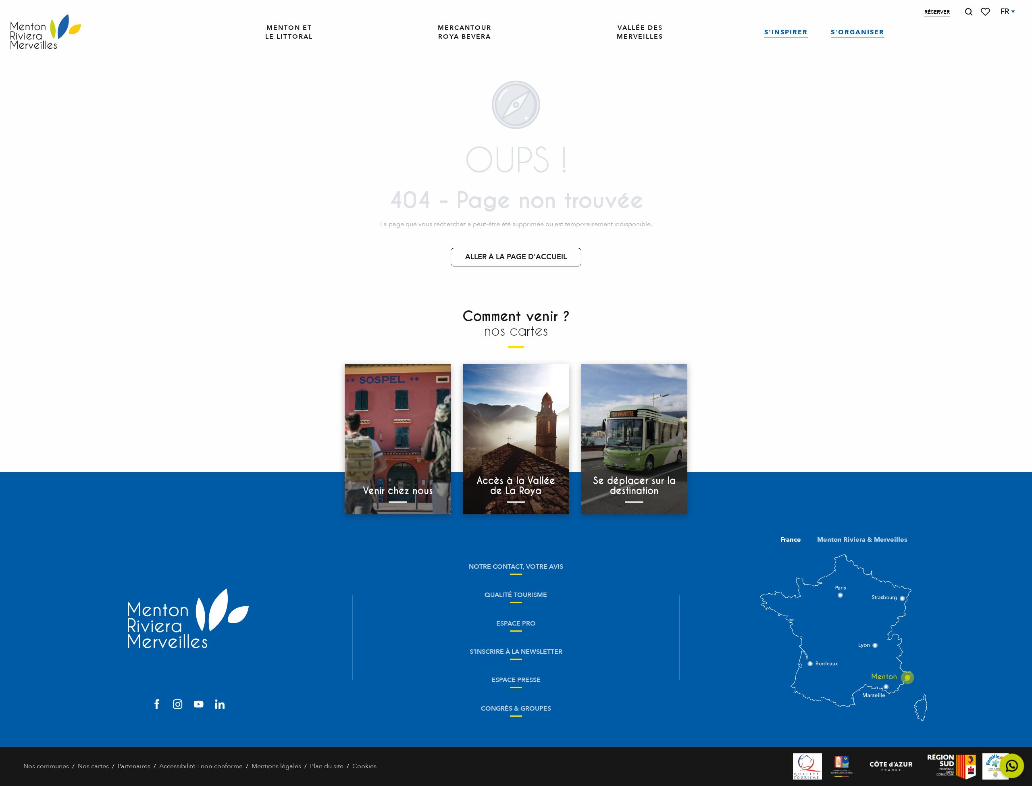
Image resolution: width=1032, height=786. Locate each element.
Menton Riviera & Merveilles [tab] (862, 539)
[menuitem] (45, 32)
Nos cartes (93, 766)
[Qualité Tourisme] (807, 766)
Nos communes (46, 766)
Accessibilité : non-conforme (201, 766)
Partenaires (134, 766)
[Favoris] (986, 12)
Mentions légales (276, 766)
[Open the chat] (1012, 766)
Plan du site (326, 766)
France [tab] (790, 539)
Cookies (364, 766)
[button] (969, 12)
